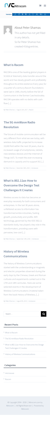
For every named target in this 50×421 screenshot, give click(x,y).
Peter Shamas (10, 110)
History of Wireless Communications (20, 354)
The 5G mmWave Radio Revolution (19, 338)
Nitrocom (10, 405)
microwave (34, 168)
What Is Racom (13, 65)
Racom (31, 110)
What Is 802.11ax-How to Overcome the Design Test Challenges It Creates (21, 185)
